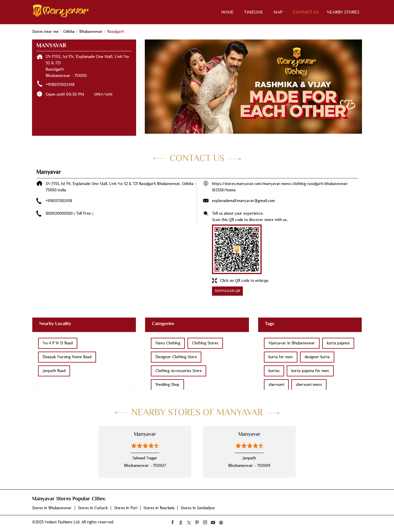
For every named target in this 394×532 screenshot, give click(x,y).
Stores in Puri (125, 508)
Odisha (69, 31)
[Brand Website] (221, 522)
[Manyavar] (61, 12)
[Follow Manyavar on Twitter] (189, 522)
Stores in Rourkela (159, 508)
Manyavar (145, 434)
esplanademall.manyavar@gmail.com (243, 201)
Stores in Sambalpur (198, 508)
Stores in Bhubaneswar (52, 508)
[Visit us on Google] (181, 522)
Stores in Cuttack (93, 508)
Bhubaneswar (91, 31)
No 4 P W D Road (58, 343)
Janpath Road (54, 371)
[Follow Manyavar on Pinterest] (197, 522)
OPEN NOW (103, 94)
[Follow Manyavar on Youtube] (213, 522)
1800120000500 (60, 213)
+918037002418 (60, 84)
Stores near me (45, 31)
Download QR (227, 291)
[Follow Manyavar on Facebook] (173, 522)
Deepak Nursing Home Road (67, 357)
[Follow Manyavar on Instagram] (205, 522)
